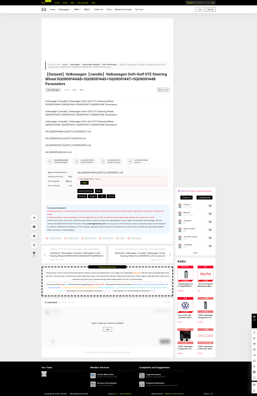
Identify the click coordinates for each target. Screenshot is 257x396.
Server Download (85, 191)
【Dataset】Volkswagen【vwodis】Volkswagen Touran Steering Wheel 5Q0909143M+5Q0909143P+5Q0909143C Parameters (76, 256)
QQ (102, 196)
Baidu (99, 191)
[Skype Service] (254, 366)
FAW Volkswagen (109, 64)
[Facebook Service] (254, 372)
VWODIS (63, 394)
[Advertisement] (107, 41)
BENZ (86, 9)
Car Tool (139, 9)
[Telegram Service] (254, 355)
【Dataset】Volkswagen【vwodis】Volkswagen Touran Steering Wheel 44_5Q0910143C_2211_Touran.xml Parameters (139, 256)
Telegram (93, 196)
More (195, 253)
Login (199, 9)
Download (164, 90)
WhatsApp (82, 196)
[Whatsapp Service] (254, 361)
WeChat (111, 196)
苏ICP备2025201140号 (79, 394)
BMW (76, 9)
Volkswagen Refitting (91, 64)
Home (65, 64)
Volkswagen (63, 9)
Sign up (210, 9)
